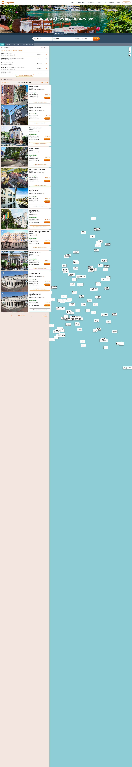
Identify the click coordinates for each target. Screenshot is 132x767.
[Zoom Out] (130, 50)
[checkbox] (5, 44)
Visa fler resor (21, 315)
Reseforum (111, 2)
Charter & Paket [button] (80, 2)
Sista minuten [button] (90, 2)
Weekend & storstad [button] (17, 50)
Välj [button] (46, 54)
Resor (72, 2)
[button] (42, 39)
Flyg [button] (105, 2)
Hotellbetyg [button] (25, 44)
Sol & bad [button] (8, 50)
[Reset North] (130, 52)
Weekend (99, 2)
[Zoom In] (130, 48)
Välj (47, 97)
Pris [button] (14, 44)
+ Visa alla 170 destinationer (25, 75)
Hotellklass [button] (19, 44)
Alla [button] (2, 50)
